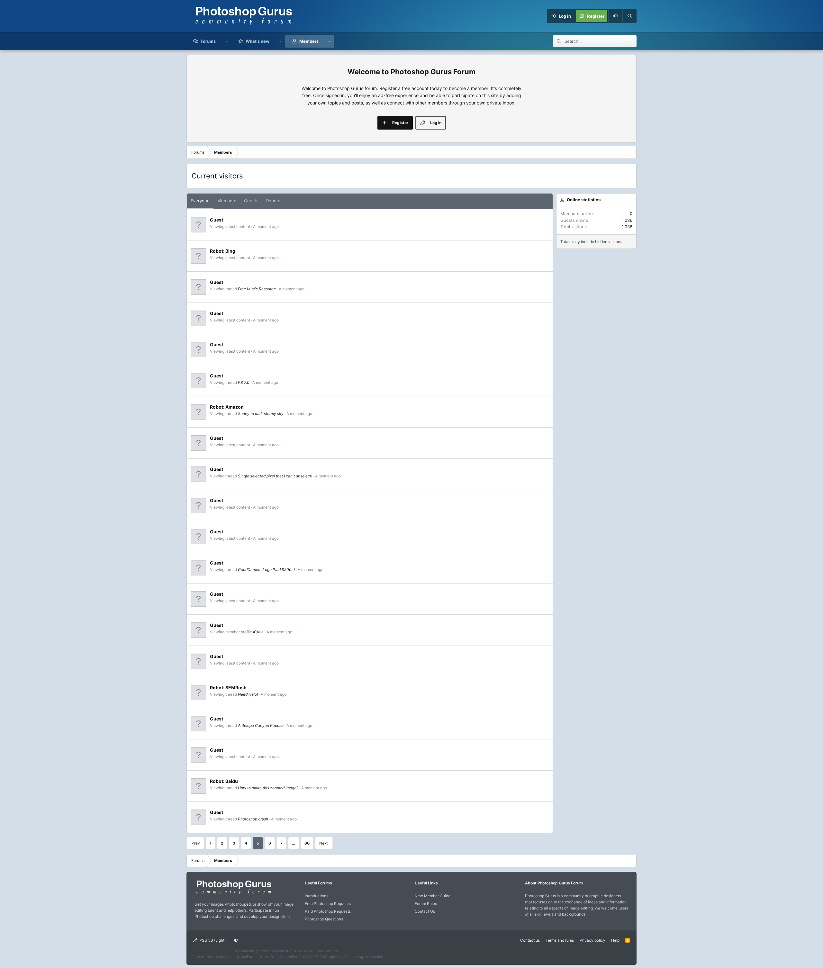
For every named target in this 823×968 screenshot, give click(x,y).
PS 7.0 (243, 382)
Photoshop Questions (324, 919)
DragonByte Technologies (346, 956)
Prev (196, 843)
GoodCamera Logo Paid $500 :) (266, 569)
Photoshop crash (253, 819)
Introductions (316, 895)
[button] (226, 41)
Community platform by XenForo (287, 951)
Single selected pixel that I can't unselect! (275, 476)
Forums (208, 41)
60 (307, 843)
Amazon (234, 407)
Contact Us (425, 911)
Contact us (530, 940)
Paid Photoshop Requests (328, 911)
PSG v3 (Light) (212, 940)
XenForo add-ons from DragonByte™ (271, 956)
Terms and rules (560, 940)
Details (376, 956)
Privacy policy (592, 940)
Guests (251, 200)
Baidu (231, 781)
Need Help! (248, 694)
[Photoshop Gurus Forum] (233, 893)
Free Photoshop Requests (328, 903)
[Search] (629, 16)
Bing (230, 251)
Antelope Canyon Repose (261, 725)
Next (323, 843)
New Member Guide (432, 895)
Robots (273, 200)
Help (615, 940)
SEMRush (236, 687)
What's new (257, 41)
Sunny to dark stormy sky (261, 413)
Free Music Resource (257, 288)
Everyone (200, 200)
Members (309, 41)
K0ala (258, 631)
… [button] (293, 843)
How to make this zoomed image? (268, 787)
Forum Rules (426, 903)
